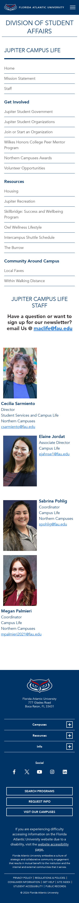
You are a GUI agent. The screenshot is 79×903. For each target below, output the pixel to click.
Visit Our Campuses (39, 812)
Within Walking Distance (24, 281)
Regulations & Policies (50, 878)
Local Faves (14, 270)
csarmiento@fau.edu (18, 427)
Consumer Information (24, 882)
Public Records (56, 886)
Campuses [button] (39, 725)
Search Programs (39, 791)
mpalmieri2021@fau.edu (21, 634)
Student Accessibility (28, 886)
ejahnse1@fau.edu (54, 454)
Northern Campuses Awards (28, 158)
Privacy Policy (22, 878)
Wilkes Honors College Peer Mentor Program (34, 145)
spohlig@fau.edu (53, 524)
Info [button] (39, 747)
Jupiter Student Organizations (29, 122)
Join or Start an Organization (28, 132)
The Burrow (14, 247)
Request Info (40, 802)
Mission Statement (19, 78)
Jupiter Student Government (28, 111)
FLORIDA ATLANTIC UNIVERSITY (41, 7)
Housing (11, 191)
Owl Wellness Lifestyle (23, 227)
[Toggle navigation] (72, 7)
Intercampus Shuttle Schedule (29, 237)
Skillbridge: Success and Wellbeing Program (33, 214)
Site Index (63, 882)
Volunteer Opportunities (24, 168)
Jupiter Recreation (19, 201)
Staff (8, 88)
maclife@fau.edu (53, 328)
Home (9, 68)
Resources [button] (40, 736)
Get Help (48, 882)
